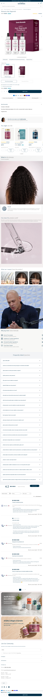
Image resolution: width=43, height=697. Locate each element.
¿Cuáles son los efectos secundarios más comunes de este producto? (21, 435)
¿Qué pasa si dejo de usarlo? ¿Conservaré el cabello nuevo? (21, 420)
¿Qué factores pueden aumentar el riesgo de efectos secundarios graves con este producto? (21, 479)
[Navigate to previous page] (17, 589)
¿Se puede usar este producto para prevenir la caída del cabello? (21, 395)
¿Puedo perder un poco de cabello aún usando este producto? (21, 405)
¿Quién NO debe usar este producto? (21, 385)
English (4, 683)
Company (3, 656)
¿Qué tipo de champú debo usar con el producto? (21, 439)
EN (3, 3)
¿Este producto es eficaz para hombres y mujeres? (21, 370)
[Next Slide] (41, 36)
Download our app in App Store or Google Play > (21, 1)
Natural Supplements (7, 9)
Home (2, 9)
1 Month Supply (21, 76)
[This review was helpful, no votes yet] (38, 514)
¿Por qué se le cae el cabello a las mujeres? (21, 380)
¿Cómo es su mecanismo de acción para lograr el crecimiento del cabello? (21, 365)
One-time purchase (9, 81)
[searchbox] (5, 493)
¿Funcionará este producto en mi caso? (21, 390)
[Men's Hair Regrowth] (21, 134)
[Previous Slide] (2, 36)
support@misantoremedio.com (10, 670)
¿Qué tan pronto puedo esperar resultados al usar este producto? (21, 400)
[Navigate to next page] (25, 589)
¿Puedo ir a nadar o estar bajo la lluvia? (21, 459)
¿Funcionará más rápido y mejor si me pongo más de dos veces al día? (21, 430)
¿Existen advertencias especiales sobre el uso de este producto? (21, 474)
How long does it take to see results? (21, 415)
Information (3, 660)
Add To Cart (10, 150)
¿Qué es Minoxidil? (21, 360)
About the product (21, 104)
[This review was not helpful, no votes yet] (40, 514)
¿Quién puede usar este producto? (21, 375)
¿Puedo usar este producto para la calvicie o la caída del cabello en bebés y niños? (21, 469)
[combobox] (16, 494)
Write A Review (34, 485)
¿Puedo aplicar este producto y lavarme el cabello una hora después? (21, 454)
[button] (42, 16)
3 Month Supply (8, 76)
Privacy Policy (19, 653)
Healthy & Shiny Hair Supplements (17, 9)
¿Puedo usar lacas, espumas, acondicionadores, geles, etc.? (21, 444)
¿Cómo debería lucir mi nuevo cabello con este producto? (21, 410)
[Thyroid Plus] (35, 134)
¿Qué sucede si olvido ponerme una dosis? (21, 425)
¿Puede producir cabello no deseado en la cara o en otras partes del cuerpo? (21, 464)
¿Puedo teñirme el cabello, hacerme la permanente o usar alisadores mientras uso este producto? (21, 449)
